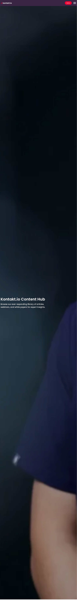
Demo (68, 3)
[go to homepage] (6, 3)
